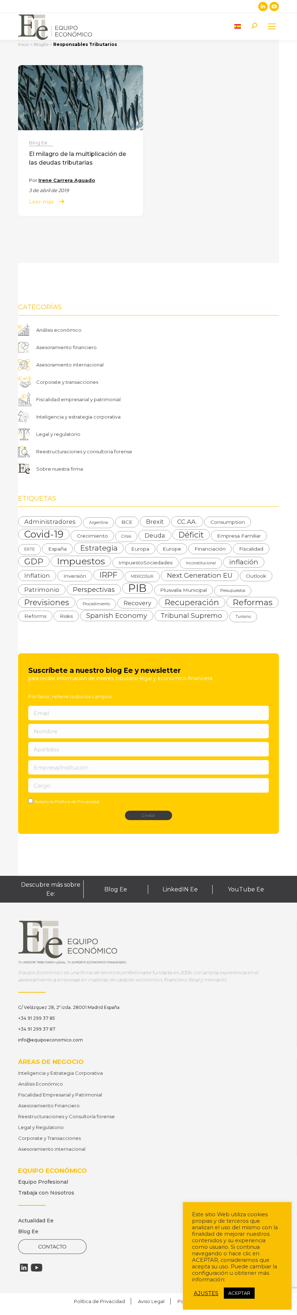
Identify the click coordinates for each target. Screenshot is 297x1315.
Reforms (35, 616)
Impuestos (81, 561)
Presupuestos (232, 590)
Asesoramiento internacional (70, 365)
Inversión (74, 576)
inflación (243, 562)
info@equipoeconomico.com (50, 1040)
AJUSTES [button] (206, 1293)
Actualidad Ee (36, 1220)
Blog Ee (38, 142)
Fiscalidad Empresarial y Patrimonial (60, 1095)
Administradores (50, 521)
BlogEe (41, 44)
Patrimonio (41, 589)
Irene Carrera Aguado (66, 180)
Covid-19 (43, 534)
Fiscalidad (251, 549)
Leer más (41, 202)
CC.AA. (187, 521)
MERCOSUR (142, 576)
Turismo (243, 616)
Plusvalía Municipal (183, 590)
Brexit (155, 521)
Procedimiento (96, 604)
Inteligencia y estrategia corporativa (78, 417)
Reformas (252, 602)
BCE (127, 522)
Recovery (137, 603)
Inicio (23, 44)
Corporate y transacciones (67, 382)
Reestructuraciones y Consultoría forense (66, 1116)
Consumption (227, 522)
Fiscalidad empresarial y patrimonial (78, 399)
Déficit (191, 534)
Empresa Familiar (239, 536)
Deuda (155, 535)
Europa (140, 549)
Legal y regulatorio (58, 434)
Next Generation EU (200, 575)
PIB (137, 588)
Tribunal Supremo (191, 615)
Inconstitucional (201, 563)
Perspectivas (94, 589)
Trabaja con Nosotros (46, 1192)
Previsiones (46, 602)
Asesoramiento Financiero (49, 1105)
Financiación (210, 549)
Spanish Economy (116, 615)
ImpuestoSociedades (145, 562)
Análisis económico (58, 330)
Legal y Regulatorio (41, 1127)
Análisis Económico (40, 1084)
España (57, 549)
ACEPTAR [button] (239, 1293)
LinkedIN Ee (180, 889)
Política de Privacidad (77, 801)
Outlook (256, 576)
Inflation (37, 575)
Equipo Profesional (43, 1182)
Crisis (126, 536)
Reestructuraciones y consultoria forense (84, 451)
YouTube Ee (246, 889)
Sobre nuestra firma (59, 469)
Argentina (98, 522)
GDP (33, 561)
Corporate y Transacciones (49, 1138)
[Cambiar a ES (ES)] (237, 26)
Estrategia (99, 547)
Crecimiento (92, 536)
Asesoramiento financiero (66, 347)
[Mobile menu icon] (271, 26)
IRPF (108, 575)
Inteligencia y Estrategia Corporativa (60, 1073)
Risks (66, 616)
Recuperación (192, 602)
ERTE (29, 549)
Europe (172, 549)
